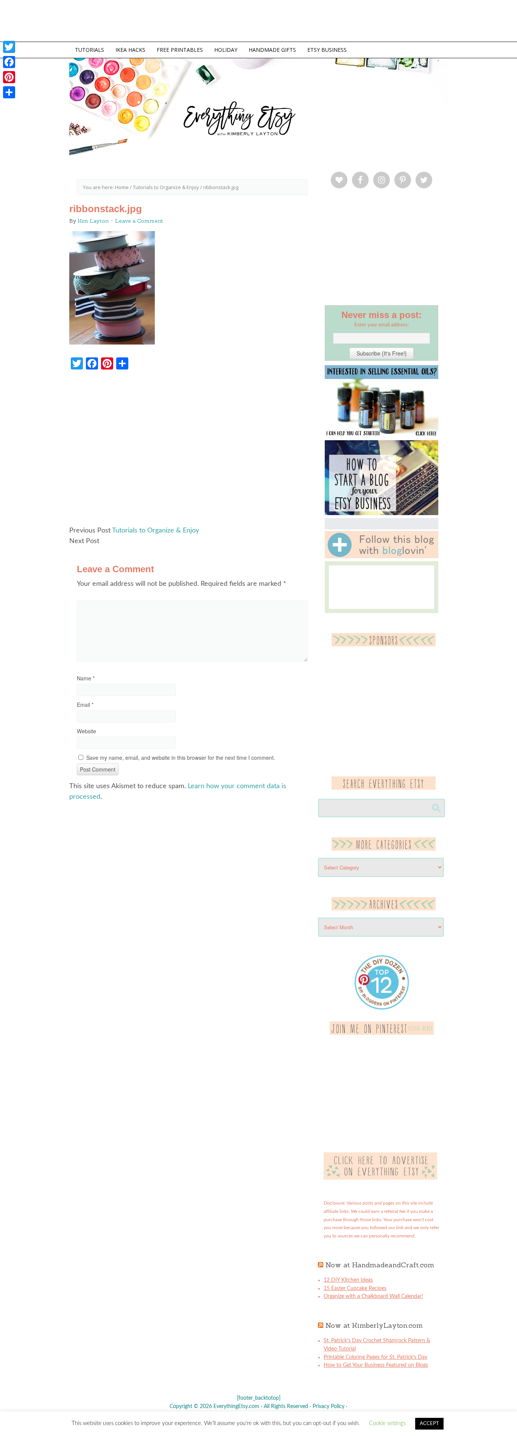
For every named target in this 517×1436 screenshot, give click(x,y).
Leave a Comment (139, 220)
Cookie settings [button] (387, 1423)
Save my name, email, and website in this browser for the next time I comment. (180, 757)
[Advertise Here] (380, 1178)
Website (86, 731)
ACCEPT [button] (429, 1423)
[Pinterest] (9, 77)
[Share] (9, 92)
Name (86, 678)
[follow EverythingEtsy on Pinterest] (382, 1033)
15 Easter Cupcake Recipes (355, 1288)
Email (85, 704)
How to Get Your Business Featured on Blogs (376, 1365)
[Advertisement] (192, 451)
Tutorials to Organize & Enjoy (155, 530)
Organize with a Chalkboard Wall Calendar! (373, 1296)
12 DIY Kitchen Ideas (348, 1280)
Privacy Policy (328, 1406)
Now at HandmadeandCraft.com (379, 1265)
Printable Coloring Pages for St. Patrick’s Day (375, 1357)
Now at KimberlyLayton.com (374, 1325)
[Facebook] (9, 62)
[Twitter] (9, 46)
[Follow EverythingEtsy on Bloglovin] (381, 556)
